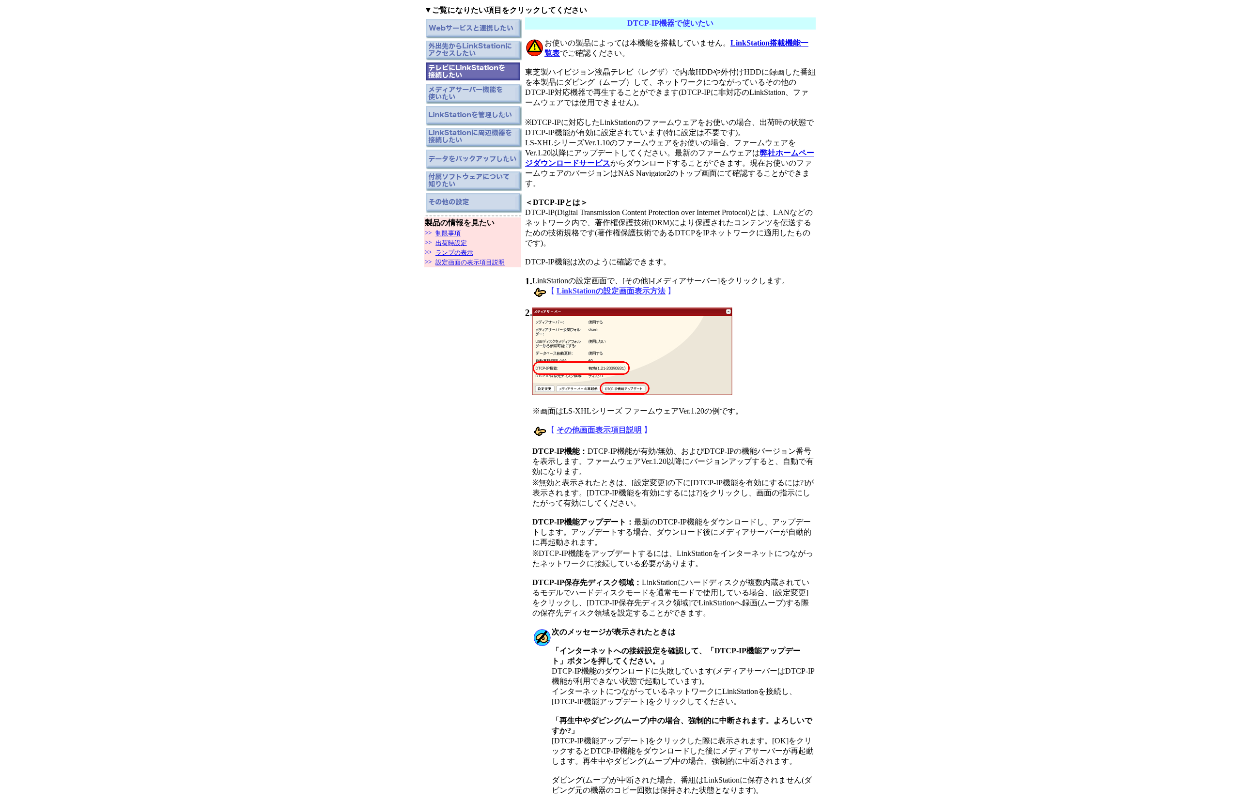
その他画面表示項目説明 (599, 430)
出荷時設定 (451, 242)
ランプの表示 (454, 252)
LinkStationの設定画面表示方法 (611, 291)
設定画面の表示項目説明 (470, 262)
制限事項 (448, 233)
